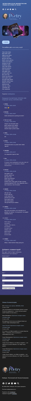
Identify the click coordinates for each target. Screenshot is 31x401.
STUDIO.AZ (12, 392)
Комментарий (6, 256)
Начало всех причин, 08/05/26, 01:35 (14, 305)
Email (4, 277)
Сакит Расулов (5, 325)
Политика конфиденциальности (9, 389)
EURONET (14, 393)
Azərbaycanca (11, 93)
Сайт (3, 283)
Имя (3, 272)
